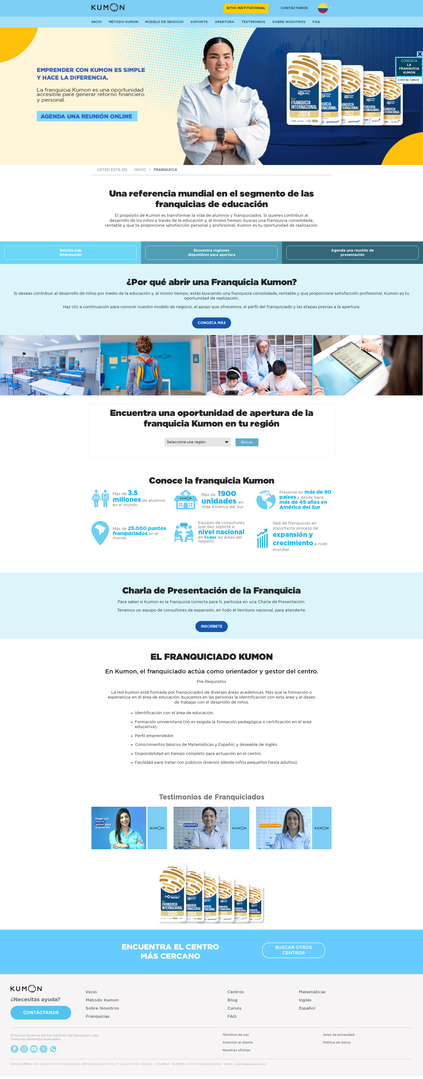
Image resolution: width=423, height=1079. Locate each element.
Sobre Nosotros (102, 1008)
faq (316, 22)
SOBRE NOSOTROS (289, 22)
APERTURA (224, 22)
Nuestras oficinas (236, 1050)
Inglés (305, 1000)
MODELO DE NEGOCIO (164, 22)
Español (307, 1008)
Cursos (234, 1008)
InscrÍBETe (211, 626)
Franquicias (97, 1016)
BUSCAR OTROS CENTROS (293, 950)
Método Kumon (123, 22)
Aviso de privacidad (338, 1034)
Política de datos (337, 1042)
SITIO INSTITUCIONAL (245, 8)
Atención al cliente (238, 1042)
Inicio (91, 992)
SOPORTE (199, 22)
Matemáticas (312, 992)
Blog (232, 1000)
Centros (235, 992)
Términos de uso (236, 1034)
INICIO (96, 22)
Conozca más (212, 323)
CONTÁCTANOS (294, 8)
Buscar (247, 442)
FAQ (231, 1016)
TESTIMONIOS (253, 22)
